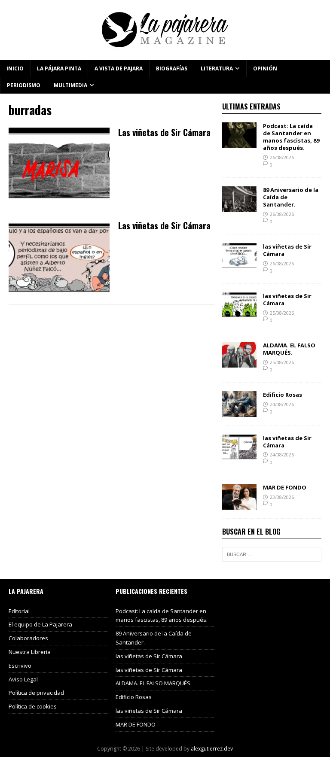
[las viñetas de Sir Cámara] (239, 263)
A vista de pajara (119, 68)
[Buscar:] (271, 554)
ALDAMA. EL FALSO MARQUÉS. (289, 348)
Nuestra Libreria (30, 652)
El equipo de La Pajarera (40, 624)
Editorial (19, 611)
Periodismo (23, 85)
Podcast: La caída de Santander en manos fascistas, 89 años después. (291, 137)
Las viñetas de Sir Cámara (164, 132)
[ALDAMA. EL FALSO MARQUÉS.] (239, 362)
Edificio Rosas (282, 394)
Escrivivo (20, 665)
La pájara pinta (59, 68)
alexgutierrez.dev (212, 748)
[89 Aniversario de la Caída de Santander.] (239, 207)
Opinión (265, 68)
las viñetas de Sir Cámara (287, 250)
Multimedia (70, 85)
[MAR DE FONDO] (239, 504)
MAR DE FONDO (284, 487)
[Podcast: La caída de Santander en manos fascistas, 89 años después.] (239, 143)
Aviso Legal (23, 679)
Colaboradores (28, 638)
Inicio (15, 68)
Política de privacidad (36, 692)
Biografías (171, 68)
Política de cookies (33, 706)
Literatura (217, 68)
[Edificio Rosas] (239, 411)
